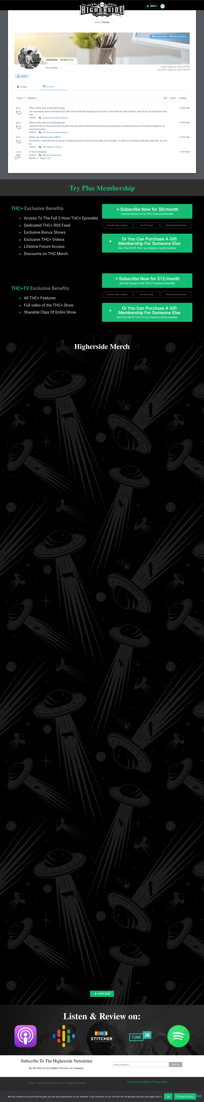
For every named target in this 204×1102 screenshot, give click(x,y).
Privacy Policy (160, 1081)
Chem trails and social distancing (47, 108)
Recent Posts (179, 36)
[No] (199, 1096)
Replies (182, 98)
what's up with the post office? (45, 137)
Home (98, 22)
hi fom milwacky (38, 151)
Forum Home (161, 36)
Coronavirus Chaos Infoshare (55, 118)
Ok (168, 1096)
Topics (173, 98)
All (165, 98)
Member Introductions (51, 155)
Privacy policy (185, 1096)
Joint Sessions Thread (52, 147)
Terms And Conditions (139, 1081)
